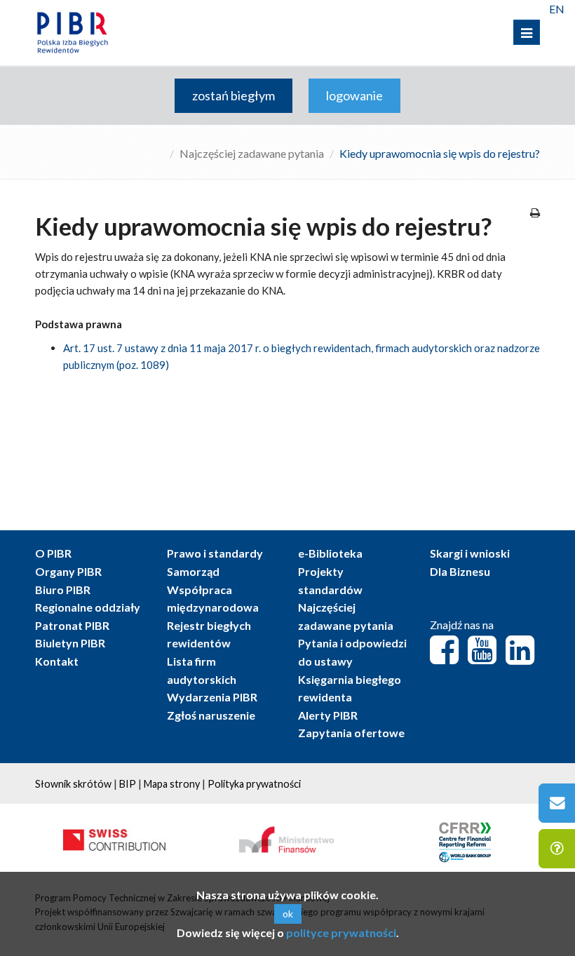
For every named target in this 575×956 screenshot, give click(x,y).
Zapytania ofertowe (351, 732)
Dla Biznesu (460, 571)
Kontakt (57, 661)
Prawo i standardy (215, 553)
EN (556, 8)
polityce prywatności (341, 932)
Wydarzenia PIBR (212, 696)
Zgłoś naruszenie (211, 715)
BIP (127, 784)
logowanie (354, 95)
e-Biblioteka (330, 553)
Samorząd (193, 571)
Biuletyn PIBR (70, 642)
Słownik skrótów (73, 784)
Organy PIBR (68, 571)
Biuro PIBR (62, 589)
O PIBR (53, 553)
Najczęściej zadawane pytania (252, 153)
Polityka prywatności (254, 784)
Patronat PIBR (72, 625)
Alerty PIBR (328, 715)
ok (288, 914)
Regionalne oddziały (87, 607)
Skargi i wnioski (470, 553)
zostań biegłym (233, 95)
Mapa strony (172, 784)
